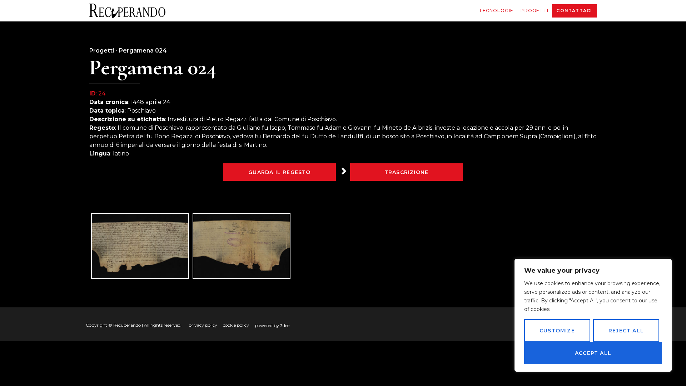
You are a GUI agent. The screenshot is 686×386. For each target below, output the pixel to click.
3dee (284, 325)
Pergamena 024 (143, 50)
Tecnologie (496, 10)
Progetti (534, 10)
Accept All (593, 353)
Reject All (626, 330)
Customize (557, 330)
